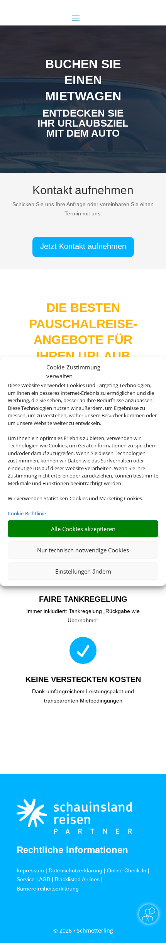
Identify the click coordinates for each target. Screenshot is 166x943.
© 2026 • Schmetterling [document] (83, 930)
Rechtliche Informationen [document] (72, 850)
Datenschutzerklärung (75, 870)
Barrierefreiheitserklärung (48, 888)
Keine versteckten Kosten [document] (83, 679)
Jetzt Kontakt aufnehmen (83, 246)
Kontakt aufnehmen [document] (83, 190)
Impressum (30, 870)
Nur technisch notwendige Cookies (83, 550)
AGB (44, 879)
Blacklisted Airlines (77, 879)
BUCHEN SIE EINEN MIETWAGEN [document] (83, 80)
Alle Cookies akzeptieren (83, 529)
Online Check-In (126, 870)
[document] (83, 125)
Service (26, 879)
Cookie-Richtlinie (27, 513)
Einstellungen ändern (83, 571)
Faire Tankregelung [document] (83, 599)
